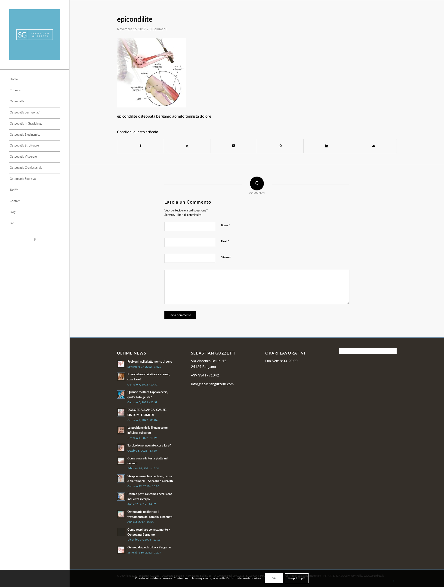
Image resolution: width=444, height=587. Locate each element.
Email (225, 241)
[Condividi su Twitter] (187, 146)
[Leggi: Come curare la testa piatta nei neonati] (121, 461)
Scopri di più (296, 578)
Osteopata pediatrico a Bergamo (149, 547)
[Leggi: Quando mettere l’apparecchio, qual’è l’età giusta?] (121, 394)
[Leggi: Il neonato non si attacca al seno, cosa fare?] (121, 377)
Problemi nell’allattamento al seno (149, 361)
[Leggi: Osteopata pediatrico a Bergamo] (121, 550)
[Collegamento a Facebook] (34, 240)
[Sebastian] (34, 34)
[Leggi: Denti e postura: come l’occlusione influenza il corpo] (121, 496)
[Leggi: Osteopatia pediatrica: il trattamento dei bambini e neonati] (121, 514)
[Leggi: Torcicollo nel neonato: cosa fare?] (121, 448)
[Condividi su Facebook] (140, 146)
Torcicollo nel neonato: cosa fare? (149, 445)
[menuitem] (34, 79)
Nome (225, 225)
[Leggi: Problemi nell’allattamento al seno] (121, 364)
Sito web (226, 257)
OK (274, 578)
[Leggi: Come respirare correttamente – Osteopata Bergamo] (121, 532)
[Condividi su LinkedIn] (327, 146)
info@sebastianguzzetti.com (212, 384)
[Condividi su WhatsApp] (280, 146)
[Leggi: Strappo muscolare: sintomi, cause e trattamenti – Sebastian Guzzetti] (121, 478)
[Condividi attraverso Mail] (373, 146)
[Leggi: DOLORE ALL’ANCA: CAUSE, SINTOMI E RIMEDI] (121, 412)
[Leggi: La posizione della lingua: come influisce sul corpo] (121, 430)
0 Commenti (158, 29)
